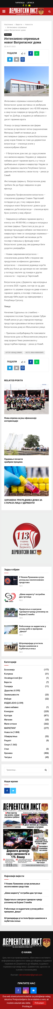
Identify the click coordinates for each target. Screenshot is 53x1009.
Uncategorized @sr (13, 678)
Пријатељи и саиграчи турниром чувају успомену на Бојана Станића (33, 612)
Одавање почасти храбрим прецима (13, 460)
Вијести (8, 682)
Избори (7, 699)
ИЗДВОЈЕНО (10, 703)
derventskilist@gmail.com (30, 975)
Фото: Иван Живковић (35, 352)
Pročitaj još (27, 1006)
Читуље (8, 757)
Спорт (7, 745)
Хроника (8, 753)
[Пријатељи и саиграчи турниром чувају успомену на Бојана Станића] (11, 612)
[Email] (33, 990)
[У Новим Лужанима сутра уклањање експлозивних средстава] (11, 580)
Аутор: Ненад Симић (14, 352)
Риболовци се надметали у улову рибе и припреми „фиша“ (32, 629)
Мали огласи (10, 724)
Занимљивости (11, 695)
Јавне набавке (11, 707)
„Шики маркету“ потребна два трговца (23, 893)
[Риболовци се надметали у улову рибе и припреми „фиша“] (11, 629)
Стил (6, 749)
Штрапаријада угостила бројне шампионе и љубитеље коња (31, 646)
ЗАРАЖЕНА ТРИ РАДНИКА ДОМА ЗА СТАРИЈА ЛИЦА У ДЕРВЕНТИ (23, 501)
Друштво (8, 690)
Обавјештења (10, 736)
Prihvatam (39, 1003)
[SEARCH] (46, 770)
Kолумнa (8, 674)
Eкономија (9, 670)
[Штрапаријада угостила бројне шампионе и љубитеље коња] (11, 646)
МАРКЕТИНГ (10, 728)
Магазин (8, 720)
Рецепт (7, 740)
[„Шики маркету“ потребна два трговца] (11, 597)
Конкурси (8, 711)
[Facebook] (18, 990)
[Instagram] (26, 990)
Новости (8, 34)
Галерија (8, 686)
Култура (8, 715)
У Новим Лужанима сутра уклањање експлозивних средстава (31, 580)
